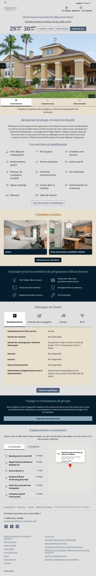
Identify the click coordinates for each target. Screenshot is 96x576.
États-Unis (22, 507)
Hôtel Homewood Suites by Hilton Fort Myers (72, 507)
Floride (31, 507)
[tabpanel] (48, 110)
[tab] (16, 102)
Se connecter (87, 11)
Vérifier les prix (79, 29)
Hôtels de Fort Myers (44, 507)
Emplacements (9, 507)
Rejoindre (76, 11)
